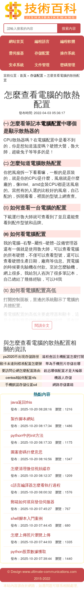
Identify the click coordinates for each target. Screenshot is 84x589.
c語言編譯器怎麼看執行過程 (35, 485)
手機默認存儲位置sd (21, 384)
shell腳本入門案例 (27, 518)
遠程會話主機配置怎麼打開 (63, 356)
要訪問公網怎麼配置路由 (21, 370)
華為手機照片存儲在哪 (63, 363)
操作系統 (67, 53)
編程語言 (42, 41)
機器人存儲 (63, 377)
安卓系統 (16, 64)
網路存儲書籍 (63, 384)
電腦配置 (51, 123)
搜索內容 (69, 28)
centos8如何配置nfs (21, 377)
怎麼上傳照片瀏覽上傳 (30, 535)
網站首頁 (16, 41)
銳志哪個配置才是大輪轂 (63, 370)
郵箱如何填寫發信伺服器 (32, 501)
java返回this (21, 402)
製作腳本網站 (23, 418)
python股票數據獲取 (28, 551)
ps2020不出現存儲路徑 (21, 356)
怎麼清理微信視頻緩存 (30, 468)
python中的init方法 (27, 435)
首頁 (23, 75)
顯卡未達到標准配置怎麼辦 (21, 363)
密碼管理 (67, 64)
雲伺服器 (16, 53)
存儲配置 (42, 53)
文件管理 (42, 64)
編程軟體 (67, 41)
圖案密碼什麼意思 (26, 452)
